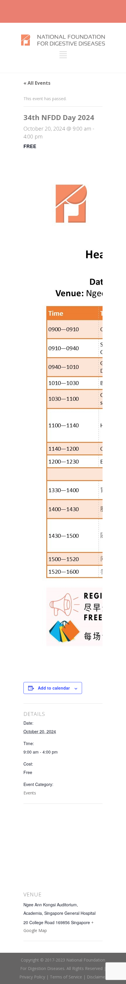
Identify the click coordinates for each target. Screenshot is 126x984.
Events (29, 793)
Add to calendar (54, 688)
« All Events (36, 83)
